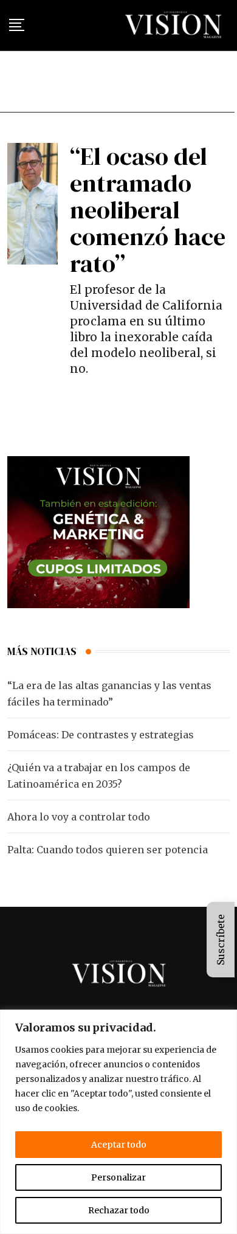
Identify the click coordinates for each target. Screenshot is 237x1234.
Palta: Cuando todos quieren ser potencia (107, 850)
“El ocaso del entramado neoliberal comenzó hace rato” (147, 210)
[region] (118, 1122)
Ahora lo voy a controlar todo (78, 817)
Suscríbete (221, 939)
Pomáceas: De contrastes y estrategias (100, 735)
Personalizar (118, 1177)
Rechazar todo (118, 1210)
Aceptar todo (118, 1144)
